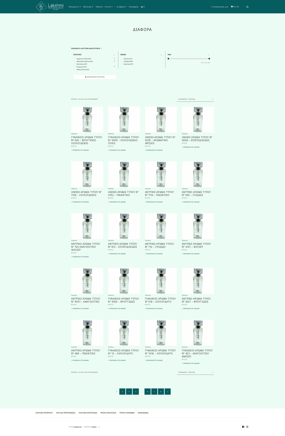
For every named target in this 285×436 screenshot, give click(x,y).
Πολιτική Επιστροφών (88, 413)
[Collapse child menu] (101, 48)
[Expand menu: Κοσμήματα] (80, 6)
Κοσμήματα (74, 6)
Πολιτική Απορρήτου (44, 413)
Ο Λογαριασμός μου (219, 6)
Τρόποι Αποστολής (108, 413)
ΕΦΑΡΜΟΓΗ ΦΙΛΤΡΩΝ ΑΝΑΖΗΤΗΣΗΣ (85, 48)
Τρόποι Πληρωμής (127, 413)
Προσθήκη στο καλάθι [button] (81, 150)
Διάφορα (121, 6)
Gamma (74, 133)
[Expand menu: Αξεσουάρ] (92, 6)
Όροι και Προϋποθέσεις (65, 413)
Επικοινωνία (143, 413)
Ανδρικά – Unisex (103, 6)
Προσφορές (134, 6)
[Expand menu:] (144, 6)
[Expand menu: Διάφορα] (125, 6)
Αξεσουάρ (87, 6)
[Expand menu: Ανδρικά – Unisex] (112, 6)
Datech (94, 427)
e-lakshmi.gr (78, 427)
